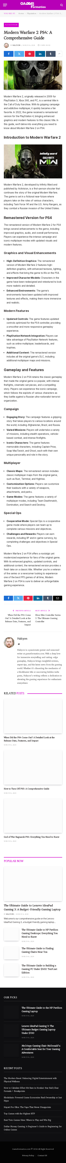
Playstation (31, 13)
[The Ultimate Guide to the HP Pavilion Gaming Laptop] (11, 1012)
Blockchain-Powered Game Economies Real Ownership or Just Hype (33, 1099)
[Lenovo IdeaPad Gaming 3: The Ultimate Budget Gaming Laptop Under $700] (11, 1030)
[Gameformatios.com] (33, 5)
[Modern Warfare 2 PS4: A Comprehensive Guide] (33, 75)
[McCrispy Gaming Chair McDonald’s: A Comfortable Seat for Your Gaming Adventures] (11, 1050)
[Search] (61, 5)
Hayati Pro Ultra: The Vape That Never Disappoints (27, 1107)
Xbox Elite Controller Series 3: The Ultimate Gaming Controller (48, 618)
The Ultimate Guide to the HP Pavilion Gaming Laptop (42, 1009)
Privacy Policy (28, 1155)
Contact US (42, 1155)
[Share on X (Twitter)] (19, 54)
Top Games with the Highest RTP (19, 1114)
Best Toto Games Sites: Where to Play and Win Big (27, 1120)
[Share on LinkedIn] (40, 54)
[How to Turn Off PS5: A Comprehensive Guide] (33, 767)
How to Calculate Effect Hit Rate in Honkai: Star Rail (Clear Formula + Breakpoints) (31, 1089)
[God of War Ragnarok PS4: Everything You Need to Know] (33, 815)
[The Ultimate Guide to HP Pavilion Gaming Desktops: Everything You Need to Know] (11, 934)
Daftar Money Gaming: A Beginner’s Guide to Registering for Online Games (33, 1128)
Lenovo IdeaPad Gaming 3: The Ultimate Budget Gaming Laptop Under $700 (38, 1029)
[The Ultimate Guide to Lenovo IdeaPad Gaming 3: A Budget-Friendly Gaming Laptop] (33, 884)
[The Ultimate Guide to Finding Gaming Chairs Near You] (11, 952)
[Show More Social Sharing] (59, 54)
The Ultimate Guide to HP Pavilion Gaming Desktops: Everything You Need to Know (40, 933)
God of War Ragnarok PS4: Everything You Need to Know (31, 837)
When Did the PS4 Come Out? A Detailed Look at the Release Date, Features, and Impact (18, 620)
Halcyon (16, 45)
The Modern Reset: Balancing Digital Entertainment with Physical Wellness (30, 1079)
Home (21, 13)
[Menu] (5, 5)
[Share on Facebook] (9, 54)
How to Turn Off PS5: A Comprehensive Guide (26, 789)
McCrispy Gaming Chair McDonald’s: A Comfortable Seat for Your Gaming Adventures (41, 1049)
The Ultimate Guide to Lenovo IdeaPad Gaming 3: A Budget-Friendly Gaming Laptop (32, 907)
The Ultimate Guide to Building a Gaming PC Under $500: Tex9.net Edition (39, 969)
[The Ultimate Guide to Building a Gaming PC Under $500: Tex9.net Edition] (11, 970)
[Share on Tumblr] (51, 54)
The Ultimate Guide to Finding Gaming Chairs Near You (38, 950)
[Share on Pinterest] (30, 54)
